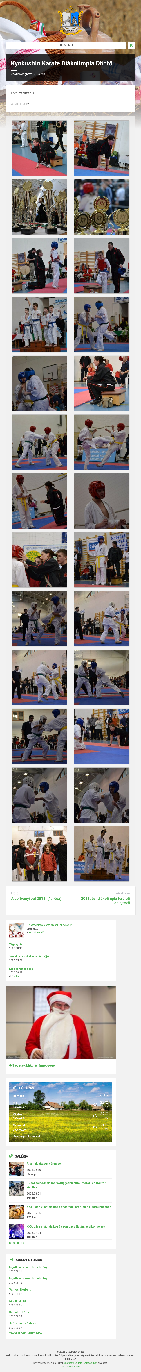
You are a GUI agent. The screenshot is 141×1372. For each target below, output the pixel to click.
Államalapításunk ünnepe (44, 1163)
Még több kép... (19, 1243)
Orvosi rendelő (36, 932)
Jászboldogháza (21, 74)
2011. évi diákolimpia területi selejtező (105, 900)
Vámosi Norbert (20, 1289)
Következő (123, 893)
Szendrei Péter (19, 1312)
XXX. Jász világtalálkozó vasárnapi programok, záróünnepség (69, 1207)
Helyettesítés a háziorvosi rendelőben (49, 925)
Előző (14, 893)
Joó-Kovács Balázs (22, 1323)
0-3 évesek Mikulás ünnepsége (32, 1065)
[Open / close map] (131, 45)
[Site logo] (70, 34)
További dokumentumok (25, 1333)
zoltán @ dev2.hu (70, 1366)
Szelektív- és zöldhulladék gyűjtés (30, 956)
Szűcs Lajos (17, 1301)
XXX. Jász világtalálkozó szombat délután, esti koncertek (66, 1226)
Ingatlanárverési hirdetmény (28, 1267)
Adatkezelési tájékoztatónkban (80, 1362)
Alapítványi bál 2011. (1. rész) (36, 898)
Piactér (15, 976)
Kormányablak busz (21, 968)
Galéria (41, 74)
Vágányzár (15, 944)
